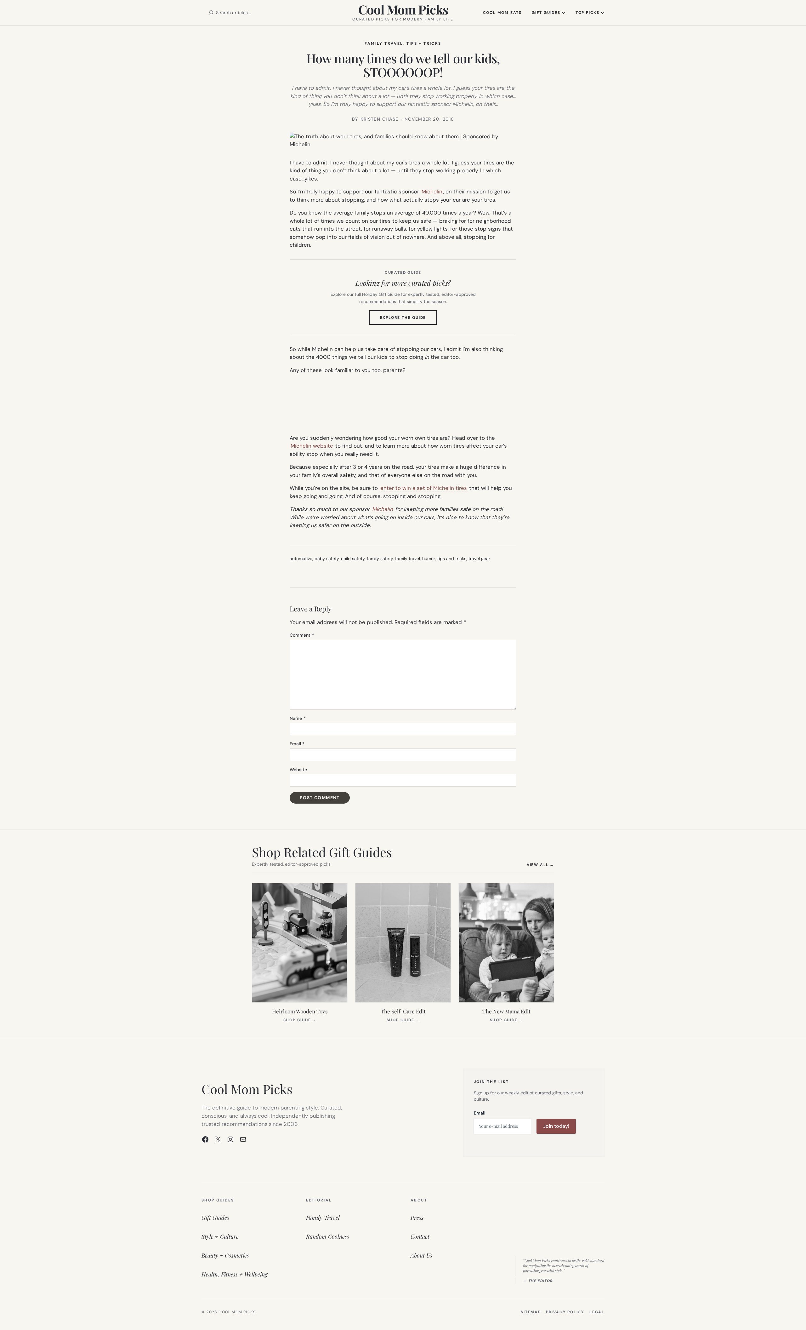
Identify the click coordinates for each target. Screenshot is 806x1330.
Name (297, 718)
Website (298, 769)
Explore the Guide (408, 320)
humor (428, 558)
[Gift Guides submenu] (563, 12)
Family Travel (384, 43)
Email (297, 744)
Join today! (556, 1126)
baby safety (327, 558)
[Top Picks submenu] (602, 12)
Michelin (432, 191)
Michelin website (312, 445)
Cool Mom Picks (403, 9)
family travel (407, 558)
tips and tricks (451, 558)
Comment (302, 635)
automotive (301, 558)
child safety (353, 558)
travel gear (479, 558)
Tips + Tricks (423, 43)
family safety (380, 558)
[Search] (211, 12)
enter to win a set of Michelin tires (423, 487)
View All (540, 864)
